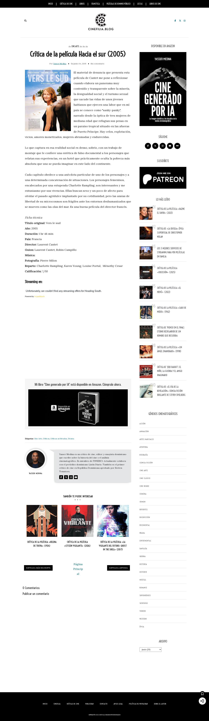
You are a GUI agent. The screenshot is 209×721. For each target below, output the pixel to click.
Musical (143, 580)
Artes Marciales (147, 439)
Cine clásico (145, 478)
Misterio (143, 572)
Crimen (143, 502)
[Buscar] (25, 21)
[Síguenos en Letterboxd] (177, 146)
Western (143, 619)
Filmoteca (95, 3)
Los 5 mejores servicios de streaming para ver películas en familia (171, 252)
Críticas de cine (66, 3)
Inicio (50, 3)
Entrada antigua (118, 568)
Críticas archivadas (58, 438)
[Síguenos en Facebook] (148, 146)
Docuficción (145, 517)
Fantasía (143, 548)
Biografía (144, 455)
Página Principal (78, 569)
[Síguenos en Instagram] (163, 146)
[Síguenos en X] (155, 146)
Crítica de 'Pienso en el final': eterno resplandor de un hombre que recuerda (171, 331)
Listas (140, 3)
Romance (143, 587)
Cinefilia (101, 715)
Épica (142, 626)
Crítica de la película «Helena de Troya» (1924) (42, 544)
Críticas (46, 438)
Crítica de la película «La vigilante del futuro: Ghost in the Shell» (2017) (113, 546)
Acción (143, 423)
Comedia (143, 494)
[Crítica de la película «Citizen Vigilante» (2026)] (77, 521)
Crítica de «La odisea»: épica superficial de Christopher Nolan (170, 232)
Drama (71, 438)
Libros (82, 3)
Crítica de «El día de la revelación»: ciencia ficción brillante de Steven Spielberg (171, 390)
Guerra (143, 556)
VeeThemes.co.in (116, 715)
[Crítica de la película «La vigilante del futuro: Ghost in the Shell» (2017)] (113, 521)
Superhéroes (145, 595)
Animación (144, 431)
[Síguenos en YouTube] (170, 146)
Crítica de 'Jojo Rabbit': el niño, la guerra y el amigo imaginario (169, 371)
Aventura (144, 447)
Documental (145, 525)
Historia (143, 564)
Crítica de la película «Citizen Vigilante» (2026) (77, 544)
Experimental (145, 541)
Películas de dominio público (119, 3)
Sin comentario (97, 63)
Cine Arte (75, 46)
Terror (143, 611)
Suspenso (144, 603)
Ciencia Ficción (146, 462)
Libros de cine (155, 3)
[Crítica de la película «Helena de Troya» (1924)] (42, 521)
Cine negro (144, 486)
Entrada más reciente (38, 568)
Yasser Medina (59, 63)
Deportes (143, 509)
